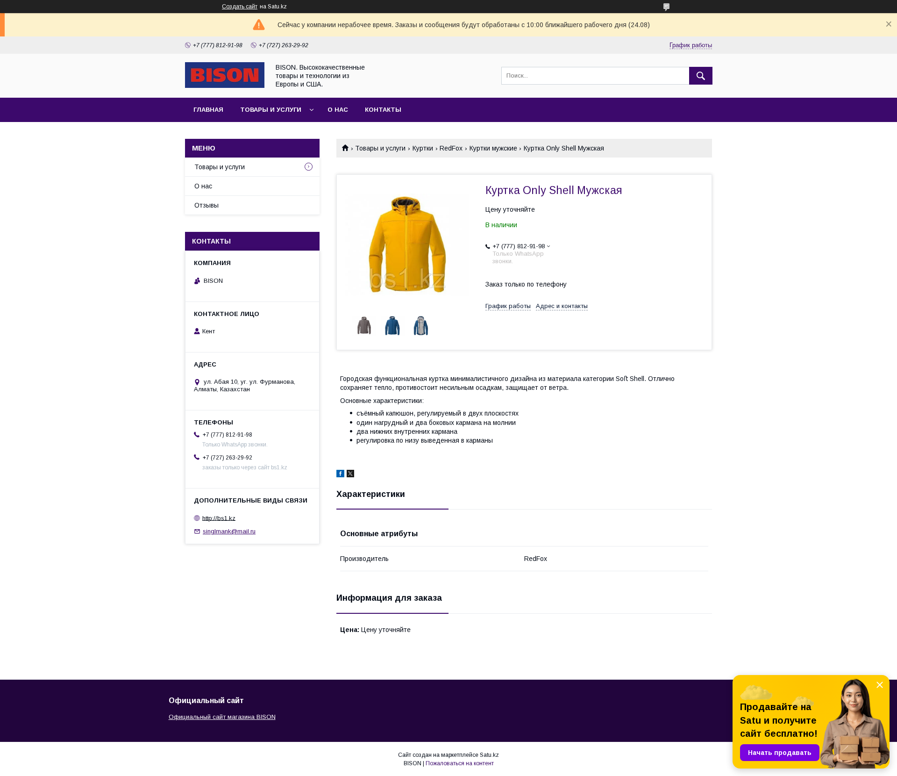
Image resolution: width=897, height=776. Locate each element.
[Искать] (700, 76)
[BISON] (224, 85)
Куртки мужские (493, 148)
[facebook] (340, 475)
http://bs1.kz (218, 517)
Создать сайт (239, 6)
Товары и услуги (270, 109)
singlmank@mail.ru (229, 531)
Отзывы (206, 205)
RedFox (451, 148)
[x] (350, 475)
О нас (337, 109)
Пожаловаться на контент (460, 763)
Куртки (423, 148)
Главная (208, 109)
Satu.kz (489, 755)
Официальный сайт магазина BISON (222, 716)
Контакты (383, 109)
